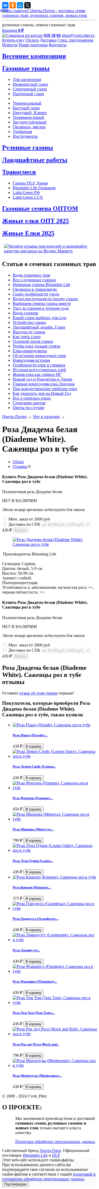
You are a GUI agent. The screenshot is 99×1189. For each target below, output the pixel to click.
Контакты (58, 45)
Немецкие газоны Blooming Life (41, 284)
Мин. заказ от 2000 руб (28, 519)
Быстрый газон (26, 108)
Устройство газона (29, 322)
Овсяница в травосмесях (35, 289)
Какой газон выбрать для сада (39, 317)
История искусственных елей (39, 370)
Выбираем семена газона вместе (42, 303)
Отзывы (20, 466)
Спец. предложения (75, 40)
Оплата (32, 40)
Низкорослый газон (30, 84)
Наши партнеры (33, 45)
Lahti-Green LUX (28, 197)
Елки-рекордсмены (30, 351)
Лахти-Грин (50, 1150)
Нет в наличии (46, 416)
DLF (56, 1155)
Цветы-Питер (14, 416)
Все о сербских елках (32, 398)
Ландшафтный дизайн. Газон (39, 327)
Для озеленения (27, 79)
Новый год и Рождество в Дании (42, 379)
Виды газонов (25, 313)
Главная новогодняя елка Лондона (44, 384)
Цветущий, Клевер (30, 112)
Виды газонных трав (31, 275)
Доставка (48, 40)
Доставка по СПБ (24, 524)
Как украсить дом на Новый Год (42, 393)
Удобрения (22, 131)
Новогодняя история (31, 360)
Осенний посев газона (33, 341)
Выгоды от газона (29, 332)
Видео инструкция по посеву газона (45, 299)
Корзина (13, 30)
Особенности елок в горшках (39, 365)
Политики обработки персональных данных (55, 1141)
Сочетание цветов (29, 403)
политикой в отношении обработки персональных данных (49, 1176)
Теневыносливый (28, 117)
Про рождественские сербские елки (45, 388)
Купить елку (13, 40)
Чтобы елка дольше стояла (36, 346)
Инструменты (25, 136)
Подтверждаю (15, 1184)
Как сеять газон (27, 336)
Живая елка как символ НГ (37, 374)
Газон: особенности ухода (36, 294)
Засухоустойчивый (29, 122)
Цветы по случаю (28, 407)
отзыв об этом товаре (38, 693)
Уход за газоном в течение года (41, 308)
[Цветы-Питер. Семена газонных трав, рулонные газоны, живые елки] (49, 15)
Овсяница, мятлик (29, 127)
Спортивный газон (30, 89)
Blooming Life (35, 1155)
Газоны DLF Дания (30, 183)
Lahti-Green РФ (26, 192)
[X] (27, 5)
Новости (10, 45)
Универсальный (27, 103)
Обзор (18, 462)
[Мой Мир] (20, 5)
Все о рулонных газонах (34, 280)
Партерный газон (28, 93)
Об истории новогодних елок (39, 355)
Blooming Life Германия (34, 188)
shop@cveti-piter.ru (78, 35)
